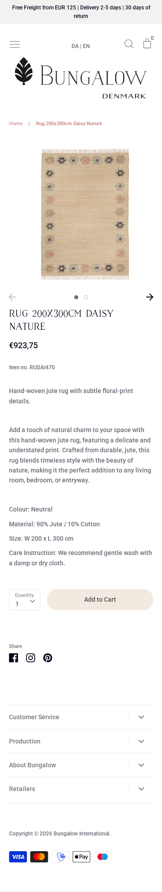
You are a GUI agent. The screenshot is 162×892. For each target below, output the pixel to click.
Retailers (22, 788)
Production (24, 741)
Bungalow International (81, 834)
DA (75, 46)
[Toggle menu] (15, 43)
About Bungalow (32, 765)
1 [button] (76, 297)
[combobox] (24, 599)
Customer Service (34, 717)
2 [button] (86, 297)
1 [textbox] (17, 604)
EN (86, 46)
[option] (81, 213)
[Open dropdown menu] (141, 717)
